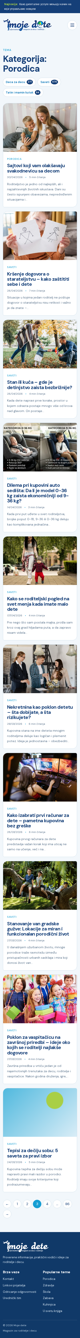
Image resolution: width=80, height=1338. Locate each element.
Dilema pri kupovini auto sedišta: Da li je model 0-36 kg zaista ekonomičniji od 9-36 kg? (38, 493)
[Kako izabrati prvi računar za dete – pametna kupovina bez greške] (40, 777)
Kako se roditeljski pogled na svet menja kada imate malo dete (38, 604)
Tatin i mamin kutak (22, 92)
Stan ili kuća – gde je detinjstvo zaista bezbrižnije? (39, 384)
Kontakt (8, 1279)
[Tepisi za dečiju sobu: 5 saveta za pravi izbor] (40, 1112)
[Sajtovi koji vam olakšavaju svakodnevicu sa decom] (40, 127)
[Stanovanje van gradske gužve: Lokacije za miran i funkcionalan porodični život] (40, 885)
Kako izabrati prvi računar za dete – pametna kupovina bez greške (38, 820)
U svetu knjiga (52, 1311)
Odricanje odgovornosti (19, 1292)
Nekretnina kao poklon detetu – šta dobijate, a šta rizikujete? (40, 712)
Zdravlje (48, 1285)
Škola (46, 1292)
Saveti (48, 82)
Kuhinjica (49, 1304)
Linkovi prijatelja (14, 1285)
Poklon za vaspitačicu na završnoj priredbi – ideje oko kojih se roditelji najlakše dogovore (38, 1045)
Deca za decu (19, 82)
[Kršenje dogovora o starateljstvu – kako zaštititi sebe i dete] (40, 235)
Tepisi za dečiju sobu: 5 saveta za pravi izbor (32, 1153)
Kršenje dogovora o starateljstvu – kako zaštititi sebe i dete (38, 279)
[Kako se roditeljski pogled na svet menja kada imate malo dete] (40, 560)
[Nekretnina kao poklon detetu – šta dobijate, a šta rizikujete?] (40, 669)
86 (67, 1204)
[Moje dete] (27, 25)
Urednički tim (12, 1298)
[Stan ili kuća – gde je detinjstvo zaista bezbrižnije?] (40, 344)
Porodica (14, 159)
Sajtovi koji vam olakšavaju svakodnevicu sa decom (36, 168)
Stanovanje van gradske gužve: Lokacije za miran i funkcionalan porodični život (38, 929)
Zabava (48, 1298)
